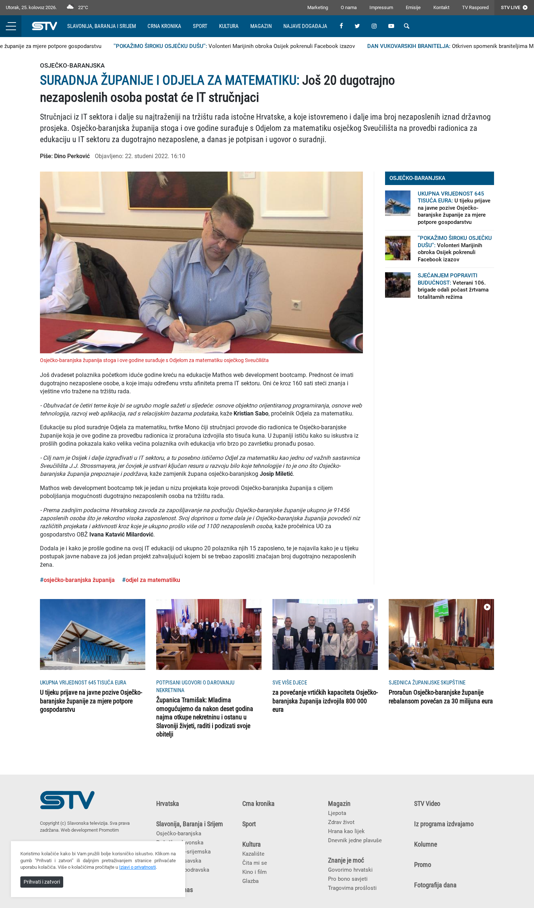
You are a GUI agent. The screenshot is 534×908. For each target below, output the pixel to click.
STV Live (511, 7)
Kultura (229, 26)
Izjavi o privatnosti (137, 867)
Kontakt (441, 7)
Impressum (381, 7)
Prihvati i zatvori (42, 882)
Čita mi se (254, 863)
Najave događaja (305, 26)
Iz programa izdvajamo (444, 824)
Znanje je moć (346, 860)
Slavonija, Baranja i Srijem (101, 26)
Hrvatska (167, 803)
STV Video (427, 803)
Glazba (250, 881)
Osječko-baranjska (178, 833)
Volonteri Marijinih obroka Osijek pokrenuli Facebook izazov (219, 46)
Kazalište (253, 854)
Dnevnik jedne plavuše (355, 840)
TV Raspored (475, 7)
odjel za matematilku (153, 579)
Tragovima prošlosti (352, 888)
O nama (349, 7)
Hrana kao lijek (346, 831)
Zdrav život (341, 822)
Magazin (261, 26)
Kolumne (425, 844)
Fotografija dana (435, 885)
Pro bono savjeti (348, 879)
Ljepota (337, 813)
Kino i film (254, 872)
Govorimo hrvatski (350, 870)
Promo (422, 864)
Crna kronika (164, 26)
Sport (200, 26)
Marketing (317, 7)
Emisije (413, 7)
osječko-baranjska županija (79, 579)
